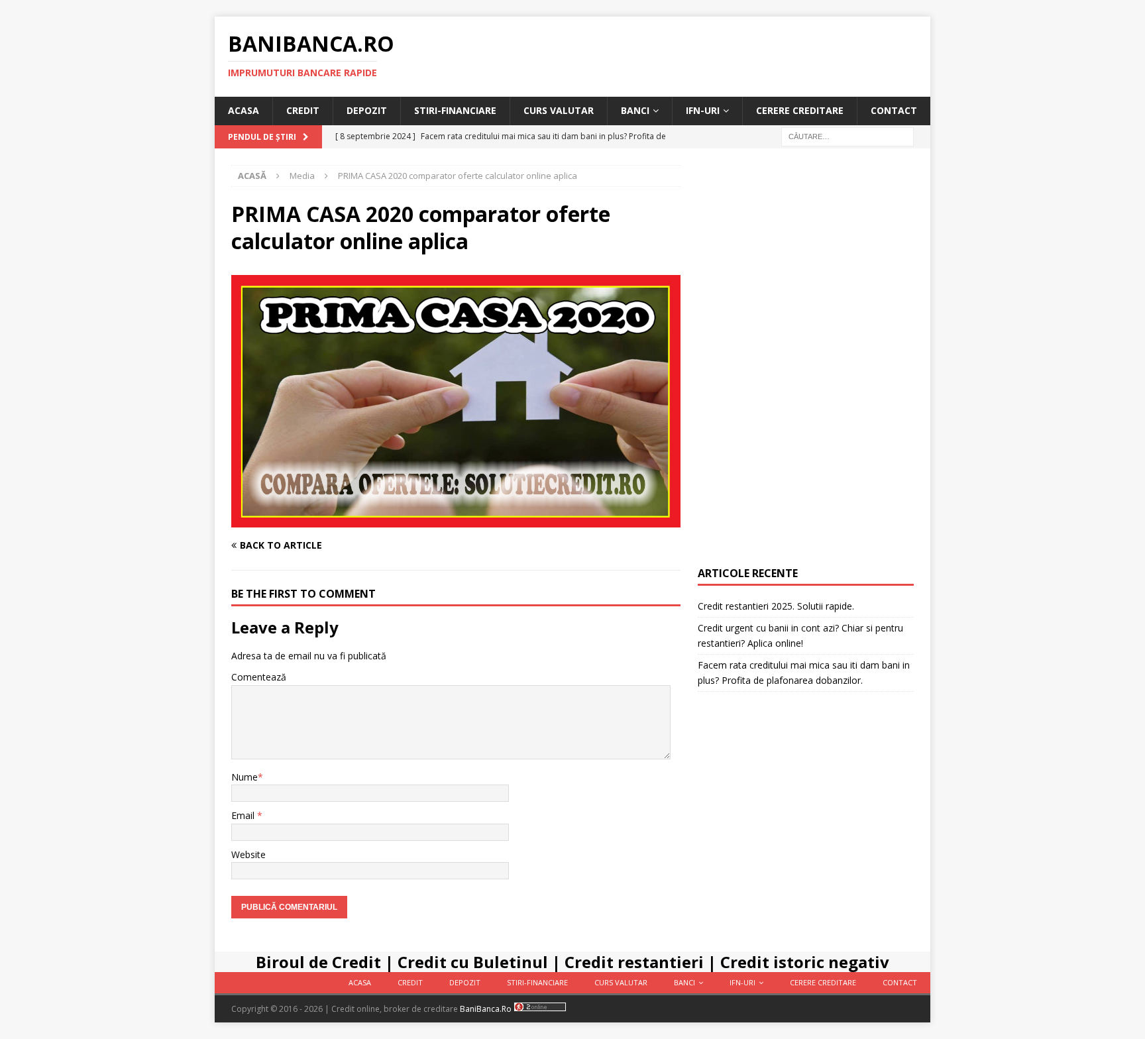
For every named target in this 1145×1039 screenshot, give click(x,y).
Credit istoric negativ (804, 962)
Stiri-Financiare (455, 110)
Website (248, 854)
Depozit (367, 110)
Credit (302, 110)
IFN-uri (703, 110)
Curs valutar (558, 110)
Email (244, 815)
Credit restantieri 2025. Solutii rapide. (776, 606)
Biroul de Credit (318, 962)
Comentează (258, 677)
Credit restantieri (634, 962)
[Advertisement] (805, 364)
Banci (635, 110)
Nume (244, 777)
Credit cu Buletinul (473, 962)
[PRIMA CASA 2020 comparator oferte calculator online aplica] (456, 520)
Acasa (243, 110)
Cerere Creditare (800, 110)
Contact (894, 110)
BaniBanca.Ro (486, 1008)
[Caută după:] (847, 135)
